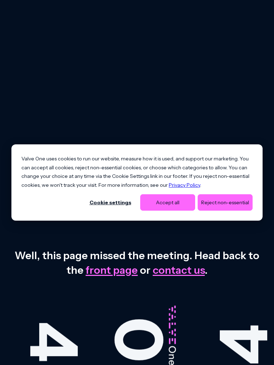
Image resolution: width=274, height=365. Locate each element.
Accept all (167, 202)
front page (112, 270)
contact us (179, 270)
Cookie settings (110, 202)
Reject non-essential (225, 202)
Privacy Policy (184, 184)
